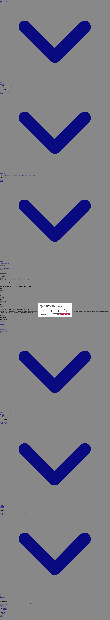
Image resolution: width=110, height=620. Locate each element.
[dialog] (55, 310)
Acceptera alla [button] (65, 314)
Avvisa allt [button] (57, 314)
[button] (43, 314)
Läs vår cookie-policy (65, 307)
